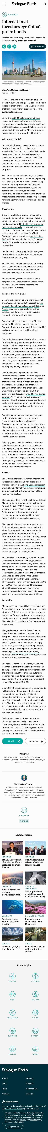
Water (35, 1054)
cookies (33, 1119)
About (5, 1078)
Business (12, 1036)
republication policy (13, 1108)
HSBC (36, 306)
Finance (24, 821)
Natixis (5, 309)
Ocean (35, 1018)
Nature (35, 1000)
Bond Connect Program (34, 485)
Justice (12, 1054)
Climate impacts (34, 916)
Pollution (12, 1018)
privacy (23, 1119)
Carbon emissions (31, 888)
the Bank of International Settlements (22, 304)
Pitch (4, 1088)
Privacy (29, 1078)
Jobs (4, 1083)
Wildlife (7, 916)
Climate (35, 981)
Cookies (30, 1083)
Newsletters (31, 1088)
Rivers (6, 943)
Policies (29, 1093)
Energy (12, 981)
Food (12, 1000)
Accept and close (14, 1127)
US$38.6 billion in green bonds (26, 118)
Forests (35, 1036)
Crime (28, 943)
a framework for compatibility (25, 651)
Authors (5, 1093)
